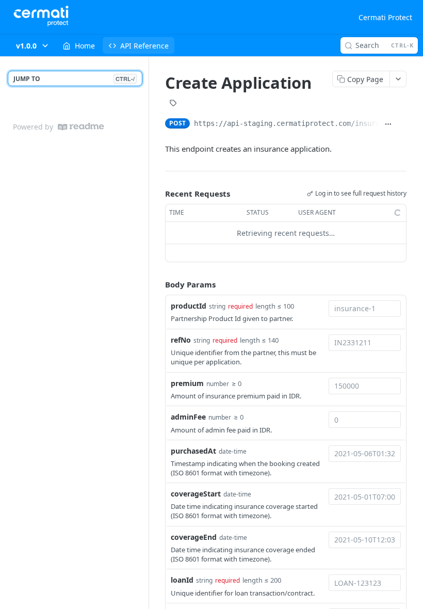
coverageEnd (194, 537)
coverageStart (196, 494)
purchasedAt (193, 451)
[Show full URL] (388, 124)
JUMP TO (74, 78)
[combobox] (365, 308)
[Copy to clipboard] (401, 124)
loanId (182, 580)
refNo (181, 340)
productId (188, 306)
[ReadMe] (81, 127)
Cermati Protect (385, 17)
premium (187, 383)
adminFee (188, 417)
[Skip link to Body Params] (158, 285)
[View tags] (173, 104)
